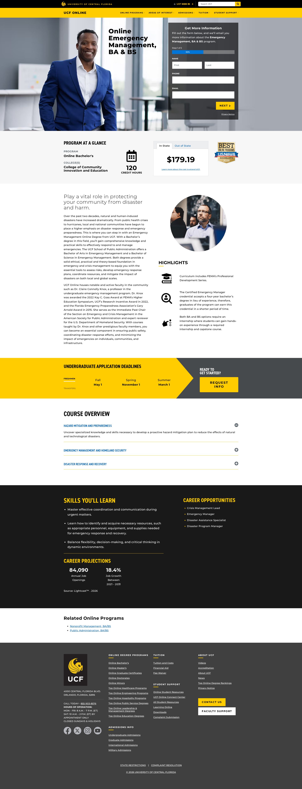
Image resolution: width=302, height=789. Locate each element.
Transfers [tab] (70, 388)
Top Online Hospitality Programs (127, 698)
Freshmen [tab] (69, 378)
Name (175, 58)
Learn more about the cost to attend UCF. (181, 169)
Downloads (159, 712)
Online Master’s (117, 668)
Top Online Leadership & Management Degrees (123, 709)
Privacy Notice (228, 114)
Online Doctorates (119, 678)
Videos (202, 663)
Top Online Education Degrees (126, 716)
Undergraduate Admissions (124, 735)
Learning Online (162, 707)
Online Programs (131, 12)
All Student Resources (166, 702)
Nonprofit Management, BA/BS (90, 626)
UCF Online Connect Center (169, 697)
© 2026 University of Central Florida (151, 772)
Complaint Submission (166, 717)
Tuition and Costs (163, 663)
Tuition (203, 12)
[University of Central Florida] (86, 3)
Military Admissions (120, 750)
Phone (175, 73)
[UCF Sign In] (183, 4)
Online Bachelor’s (119, 663)
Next (224, 105)
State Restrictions (133, 765)
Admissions (185, 12)
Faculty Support (217, 711)
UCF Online (75, 13)
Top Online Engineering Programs (128, 693)
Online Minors (117, 683)
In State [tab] (164, 146)
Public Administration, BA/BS (89, 630)
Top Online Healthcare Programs (128, 688)
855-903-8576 (88, 703)
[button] (151, 425)
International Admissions (123, 745)
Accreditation (206, 668)
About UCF (204, 673)
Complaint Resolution (166, 765)
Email (175, 88)
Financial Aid (160, 668)
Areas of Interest (161, 12)
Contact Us (212, 702)
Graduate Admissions (121, 740)
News (201, 678)
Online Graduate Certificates (125, 673)
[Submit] (238, 4)
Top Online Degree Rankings (215, 683)
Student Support (225, 12)
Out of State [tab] (183, 146)
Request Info (219, 384)
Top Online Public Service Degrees (128, 703)
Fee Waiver (159, 673)
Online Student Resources (168, 692)
